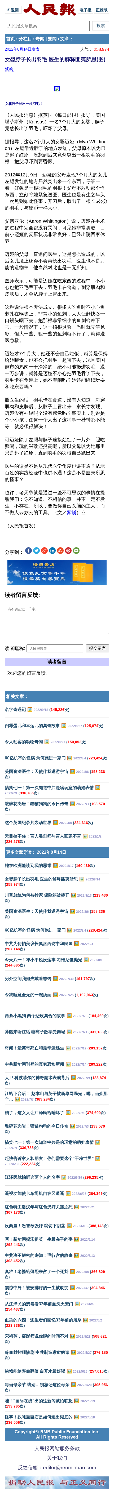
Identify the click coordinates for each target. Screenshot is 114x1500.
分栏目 (25, 38)
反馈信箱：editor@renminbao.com (57, 1467)
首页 (10, 38)
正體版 (102, 10)
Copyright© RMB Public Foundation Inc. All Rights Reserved (57, 1434)
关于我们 (57, 1458)
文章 (64, 38)
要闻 (52, 38)
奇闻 (40, 38)
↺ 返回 (13, 10)
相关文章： (17, 696)
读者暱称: (15, 648)
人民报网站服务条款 (57, 1448)
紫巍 (9, 69)
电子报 (85, 10)
